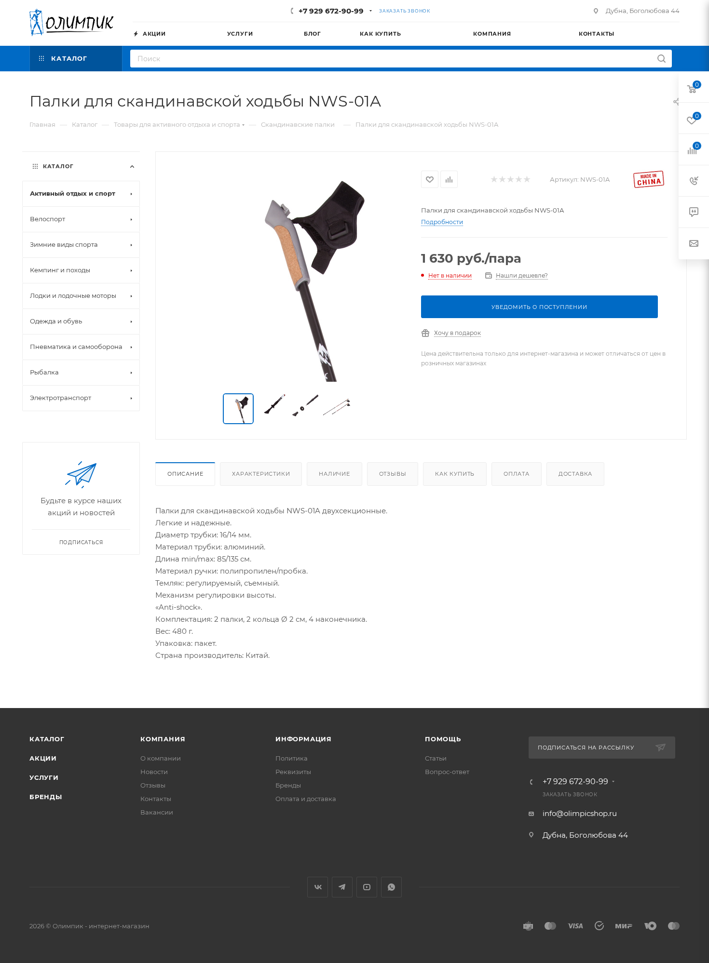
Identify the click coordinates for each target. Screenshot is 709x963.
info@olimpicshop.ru (580, 813)
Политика (291, 758)
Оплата (517, 473)
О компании (160, 758)
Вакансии (156, 812)
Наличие (334, 473)
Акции (43, 758)
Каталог (47, 739)
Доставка (575, 473)
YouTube (366, 887)
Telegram (342, 887)
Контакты (155, 798)
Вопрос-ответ (447, 772)
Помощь (443, 739)
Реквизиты (293, 772)
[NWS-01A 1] (288, 273)
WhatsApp (391, 887)
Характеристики (261, 473)
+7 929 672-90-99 (331, 10)
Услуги (44, 777)
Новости (154, 772)
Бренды (45, 797)
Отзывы (393, 473)
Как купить (455, 473)
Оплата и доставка (305, 798)
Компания (162, 739)
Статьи (436, 758)
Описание (185, 473)
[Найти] (661, 58)
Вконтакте (317, 887)
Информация (303, 739)
